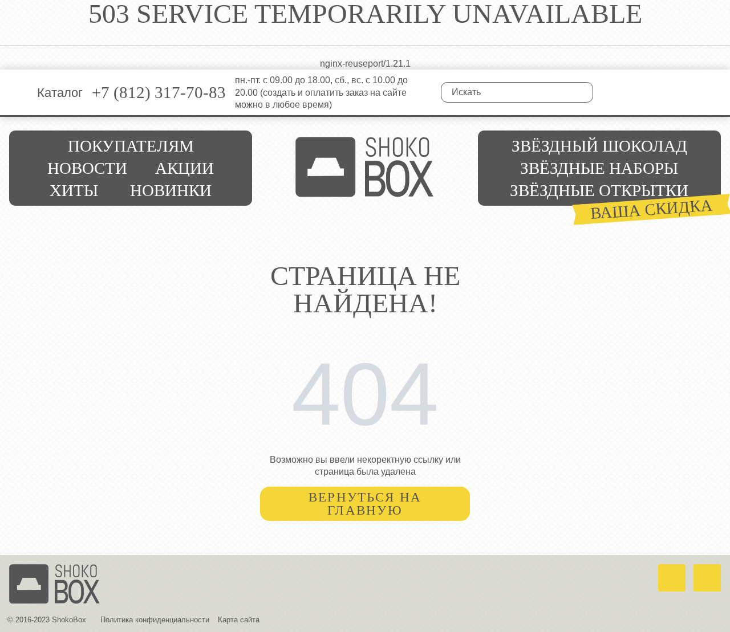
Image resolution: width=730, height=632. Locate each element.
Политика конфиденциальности (154, 619)
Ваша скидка (651, 208)
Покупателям (131, 146)
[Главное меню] (18, 92)
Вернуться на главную (365, 503)
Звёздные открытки (599, 190)
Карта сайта (238, 619)
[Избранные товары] (662, 92)
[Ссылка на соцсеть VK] (610, 92)
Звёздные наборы (599, 168)
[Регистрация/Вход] (687, 92)
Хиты (74, 190)
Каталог (60, 92)
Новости (87, 168)
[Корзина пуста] (712, 92)
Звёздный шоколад (599, 146)
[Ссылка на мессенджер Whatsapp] (672, 578)
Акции (184, 168)
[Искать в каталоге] (583, 92)
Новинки (171, 190)
